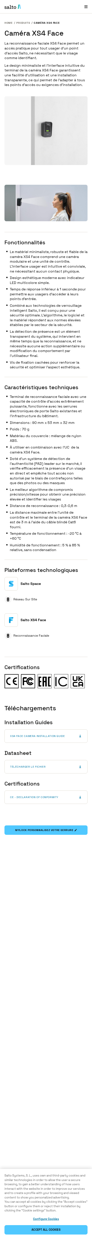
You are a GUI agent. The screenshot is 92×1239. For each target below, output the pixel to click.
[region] (46, 1204)
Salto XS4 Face (33, 620)
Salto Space (31, 583)
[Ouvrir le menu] (86, 6)
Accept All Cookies (45, 1230)
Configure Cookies (46, 1219)
